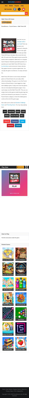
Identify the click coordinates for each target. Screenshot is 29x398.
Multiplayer (14, 115)
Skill (21, 115)
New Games (9, 389)
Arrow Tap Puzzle (21, 334)
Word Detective (21, 274)
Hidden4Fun (20, 391)
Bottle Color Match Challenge (21, 289)
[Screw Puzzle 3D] (21, 297)
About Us (24, 389)
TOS (15, 391)
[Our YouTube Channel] (23, 9)
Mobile (11, 5)
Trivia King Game (11, 104)
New (6, 5)
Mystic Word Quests (8, 274)
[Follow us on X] (19, 9)
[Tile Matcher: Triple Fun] (21, 342)
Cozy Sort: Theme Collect (8, 259)
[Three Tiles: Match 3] (8, 297)
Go (26, 13)
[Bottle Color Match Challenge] (21, 282)
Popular (17, 5)
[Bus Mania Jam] (8, 342)
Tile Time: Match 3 (8, 289)
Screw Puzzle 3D (21, 304)
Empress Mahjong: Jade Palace (21, 259)
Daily (22, 5)
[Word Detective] (21, 267)
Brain (18, 111)
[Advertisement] (14, 32)
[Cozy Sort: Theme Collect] (8, 252)
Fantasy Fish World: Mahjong (8, 334)
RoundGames (4, 26)
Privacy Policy (9, 391)
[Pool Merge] (21, 312)
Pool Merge (21, 319)
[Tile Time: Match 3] (8, 282)
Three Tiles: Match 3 (8, 304)
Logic (23, 111)
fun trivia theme (5, 66)
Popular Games (17, 389)
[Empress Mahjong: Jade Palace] (21, 252)
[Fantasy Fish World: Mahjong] (8, 327)
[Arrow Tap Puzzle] (21, 327)
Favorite (21, 167)
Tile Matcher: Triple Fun (21, 349)
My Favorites (8, 9)
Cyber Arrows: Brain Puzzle (8, 319)
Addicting (11, 111)
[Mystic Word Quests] (8, 267)
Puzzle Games (13, 26)
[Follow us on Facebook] (15, 9)
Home (3, 389)
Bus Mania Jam (8, 349)
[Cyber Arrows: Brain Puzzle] (8, 312)
